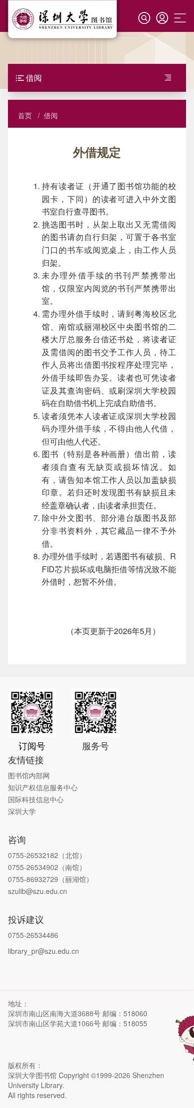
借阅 (51, 115)
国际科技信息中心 (36, 799)
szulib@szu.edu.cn (37, 891)
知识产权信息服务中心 (43, 787)
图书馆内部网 (29, 775)
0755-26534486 (33, 935)
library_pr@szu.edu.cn (43, 951)
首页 (25, 115)
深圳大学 (22, 811)
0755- (17, 879)
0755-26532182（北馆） (47, 855)
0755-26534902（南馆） (47, 867)
